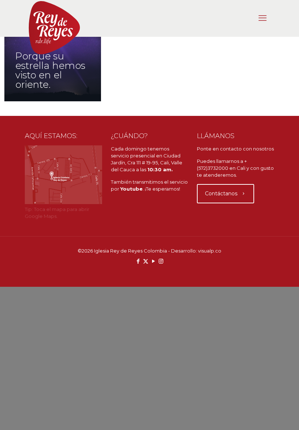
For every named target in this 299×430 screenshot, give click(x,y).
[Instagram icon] (161, 261)
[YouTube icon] (153, 261)
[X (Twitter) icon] (145, 261)
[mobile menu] (262, 18)
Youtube (131, 189)
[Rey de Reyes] (54, 27)
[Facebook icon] (138, 261)
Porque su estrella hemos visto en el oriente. (50, 70)
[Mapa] (63, 202)
